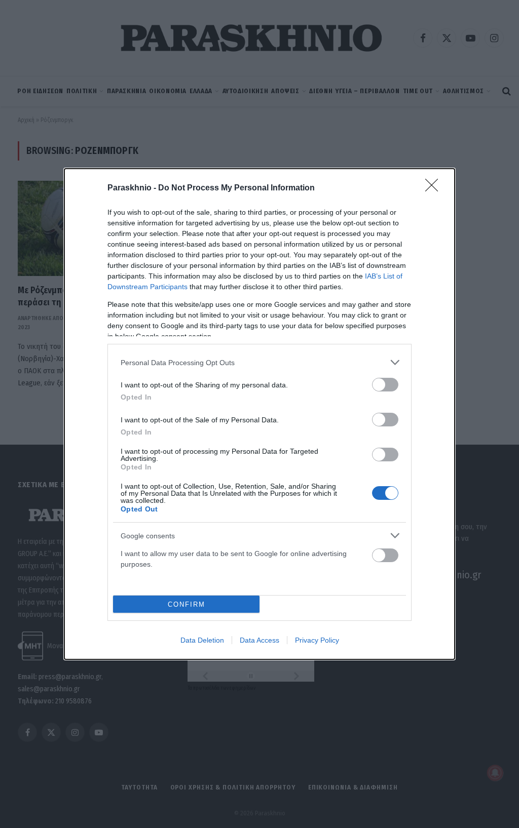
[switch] (385, 384)
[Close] (434, 188)
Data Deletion (202, 640)
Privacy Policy (317, 640)
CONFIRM (186, 604)
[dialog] (259, 414)
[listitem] (259, 362)
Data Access (259, 640)
